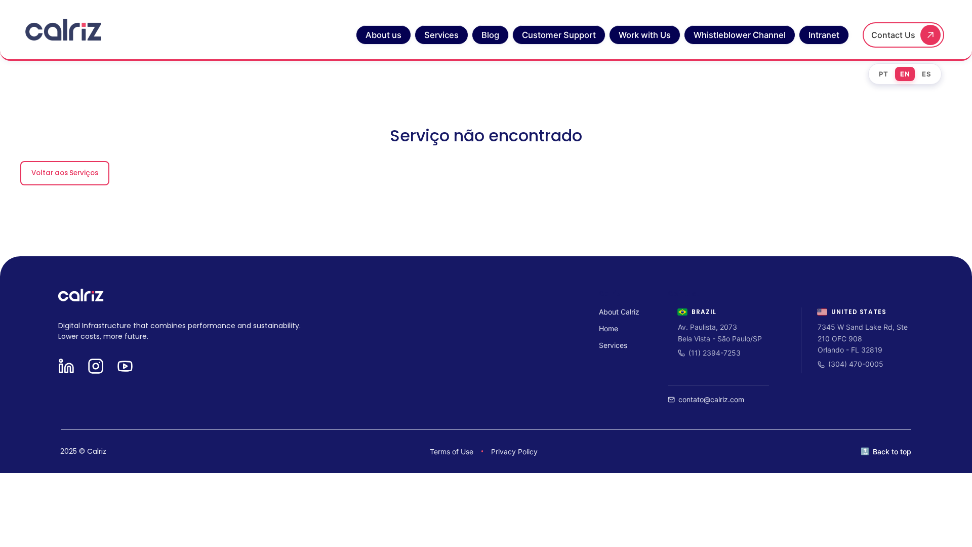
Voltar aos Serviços (64, 173)
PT (883, 74)
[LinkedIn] (66, 367)
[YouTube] (125, 367)
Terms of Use (451, 451)
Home (608, 328)
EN (905, 74)
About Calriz (619, 311)
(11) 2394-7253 (714, 352)
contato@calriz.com (711, 399)
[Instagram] (96, 367)
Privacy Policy (514, 451)
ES (926, 74)
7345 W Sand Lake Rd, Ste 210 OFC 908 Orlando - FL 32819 (863, 338)
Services (613, 345)
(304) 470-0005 (855, 364)
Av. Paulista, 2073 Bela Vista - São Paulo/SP (720, 332)
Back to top (892, 451)
